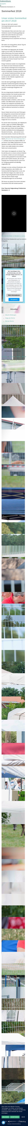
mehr (23, 1117)
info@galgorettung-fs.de (13, 263)
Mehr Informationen (14, 295)
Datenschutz (12, 356)
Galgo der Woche (10, 318)
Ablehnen (5, 1117)
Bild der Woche (9, 321)
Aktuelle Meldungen (10, 315)
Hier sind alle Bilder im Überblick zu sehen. (13, 236)
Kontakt (18, 356)
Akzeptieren (14, 299)
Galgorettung (5, 1)
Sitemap (24, 356)
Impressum (5, 356)
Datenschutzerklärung (16, 1123)
